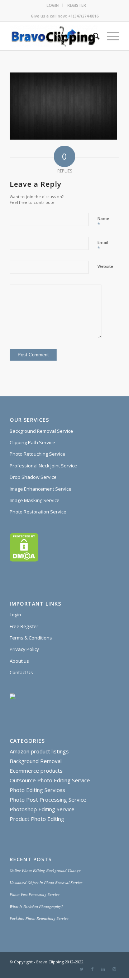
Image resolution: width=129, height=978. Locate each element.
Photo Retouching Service (37, 454)
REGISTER (76, 5)
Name (103, 222)
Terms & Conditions (31, 638)
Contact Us (21, 672)
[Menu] (109, 36)
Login (15, 614)
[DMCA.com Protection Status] (24, 560)
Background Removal (36, 760)
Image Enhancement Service (40, 489)
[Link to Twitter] (81, 969)
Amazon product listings (39, 751)
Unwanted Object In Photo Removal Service (46, 882)
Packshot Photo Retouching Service (39, 918)
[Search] (93, 36)
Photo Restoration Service (38, 511)
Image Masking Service (34, 500)
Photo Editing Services (37, 789)
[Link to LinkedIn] (103, 969)
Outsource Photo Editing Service (50, 780)
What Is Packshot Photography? (36, 906)
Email (102, 246)
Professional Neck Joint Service (43, 465)
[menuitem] (53, 5)
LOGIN (53, 5)
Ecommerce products (36, 770)
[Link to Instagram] (114, 969)
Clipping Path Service (32, 442)
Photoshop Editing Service (42, 809)
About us (19, 661)
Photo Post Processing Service (48, 799)
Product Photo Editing (37, 818)
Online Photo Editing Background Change (45, 870)
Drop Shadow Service (33, 477)
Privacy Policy (24, 649)
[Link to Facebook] (92, 969)
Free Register (24, 626)
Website (105, 266)
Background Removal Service (41, 431)
